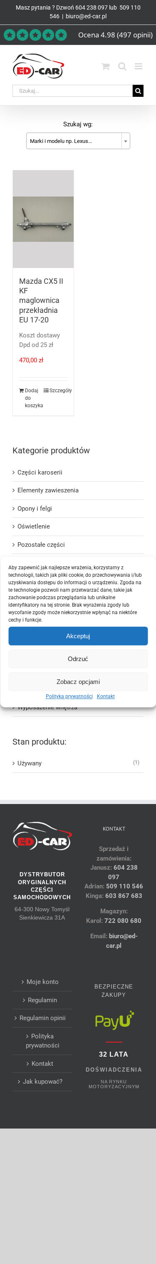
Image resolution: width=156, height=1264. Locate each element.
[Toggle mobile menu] (139, 66)
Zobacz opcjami (78, 681)
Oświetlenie (33, 526)
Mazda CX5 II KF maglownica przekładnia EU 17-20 (41, 301)
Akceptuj (78, 635)
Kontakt (106, 696)
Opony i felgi (34, 508)
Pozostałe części (41, 544)
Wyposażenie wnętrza (47, 707)
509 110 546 (124, 886)
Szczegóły (58, 390)
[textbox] (78, 141)
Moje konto (43, 982)
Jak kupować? (42, 1081)
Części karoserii (39, 472)
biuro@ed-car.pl (86, 16)
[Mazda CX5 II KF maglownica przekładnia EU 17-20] (43, 219)
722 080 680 (122, 921)
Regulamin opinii (43, 1018)
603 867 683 (123, 896)
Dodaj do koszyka (34, 398)
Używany (29, 763)
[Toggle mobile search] (122, 66)
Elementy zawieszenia (48, 490)
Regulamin (42, 1000)
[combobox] (78, 141)
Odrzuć (78, 658)
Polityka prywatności (69, 696)
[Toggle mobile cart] (106, 66)
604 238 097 (91, 7)
